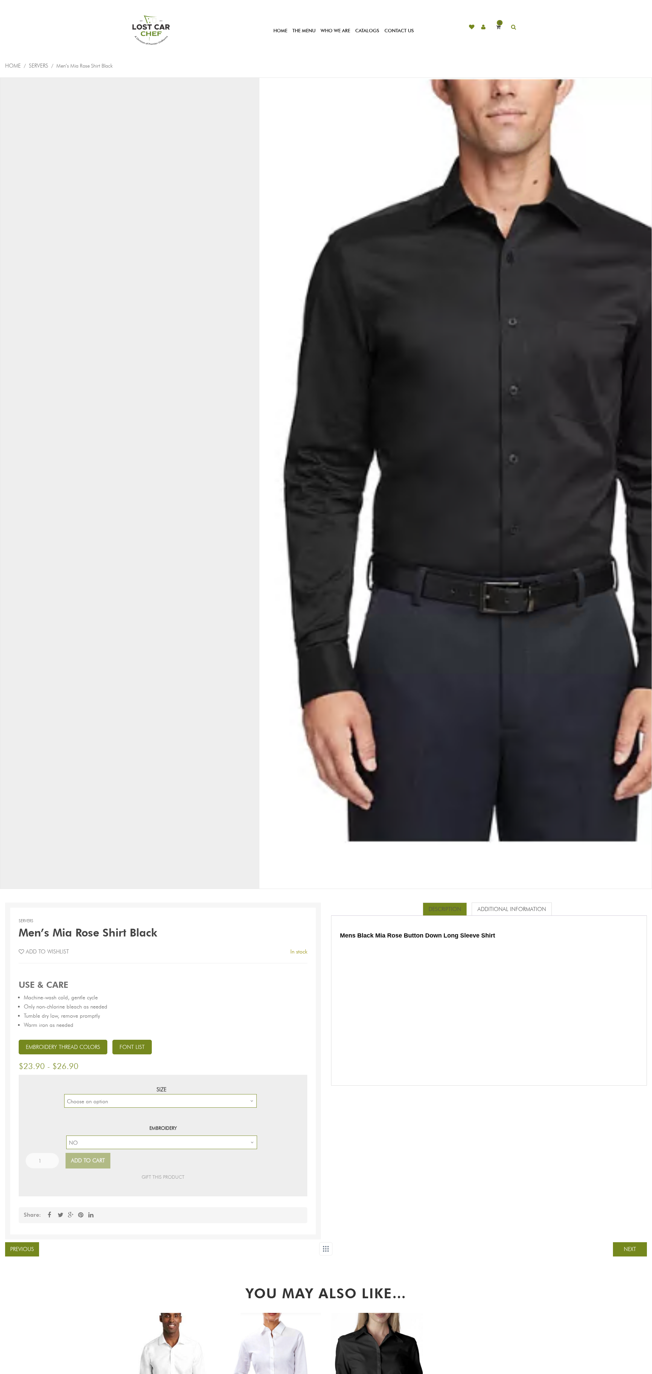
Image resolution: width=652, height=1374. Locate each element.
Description (445, 909)
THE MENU (303, 31)
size (161, 1089)
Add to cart (88, 1160)
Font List (132, 1047)
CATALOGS (367, 31)
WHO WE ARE (335, 31)
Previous (22, 1249)
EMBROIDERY (163, 1128)
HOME (280, 31)
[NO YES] (161, 1142)
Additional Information (511, 909)
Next (630, 1249)
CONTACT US (399, 31)
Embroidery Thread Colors (63, 1047)
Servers (38, 66)
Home (13, 66)
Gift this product (163, 1177)
